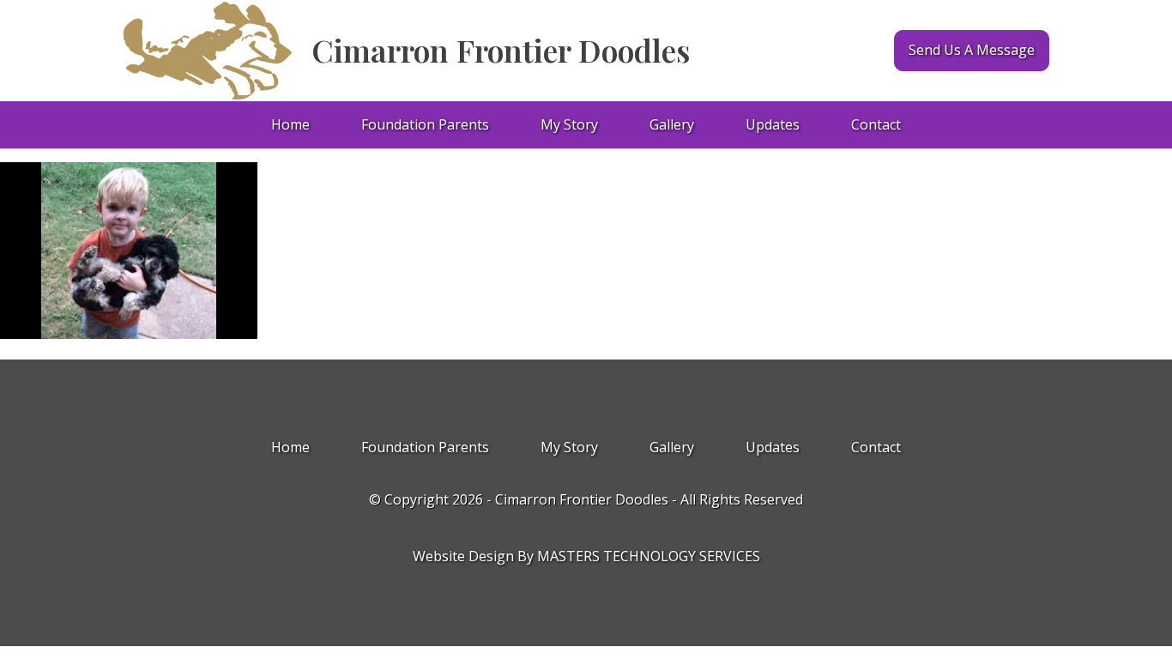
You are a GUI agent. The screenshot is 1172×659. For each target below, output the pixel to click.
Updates (773, 124)
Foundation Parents (425, 124)
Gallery (671, 124)
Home (290, 124)
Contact (876, 124)
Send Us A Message (972, 49)
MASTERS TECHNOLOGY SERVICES (648, 556)
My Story (569, 124)
